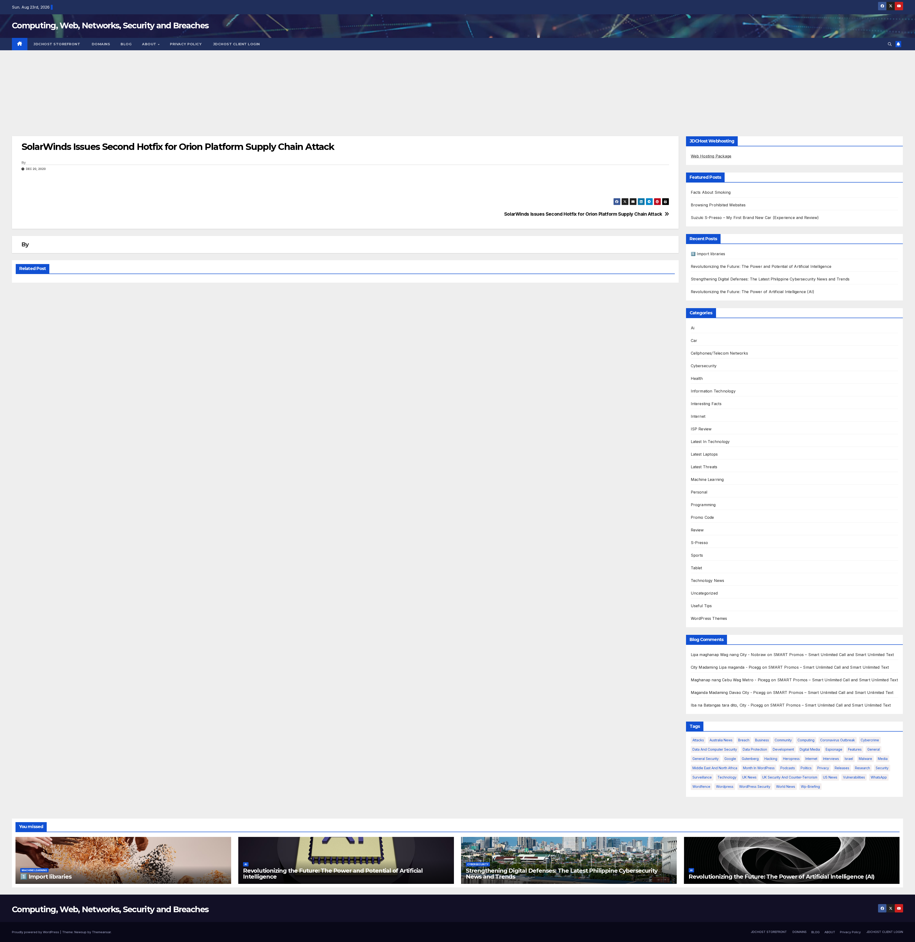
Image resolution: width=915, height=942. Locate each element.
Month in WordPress (759, 768)
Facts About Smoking (711, 192)
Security (882, 768)
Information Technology (713, 391)
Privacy (823, 768)
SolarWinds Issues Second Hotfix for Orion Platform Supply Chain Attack (583, 214)
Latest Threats (704, 466)
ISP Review (701, 429)
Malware (865, 759)
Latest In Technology (710, 441)
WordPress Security (754, 786)
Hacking (770, 759)
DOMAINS (100, 44)
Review (697, 530)
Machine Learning (707, 479)
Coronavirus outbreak (837, 740)
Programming (703, 504)
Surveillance (702, 777)
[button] (890, 44)
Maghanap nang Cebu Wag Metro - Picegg (730, 679)
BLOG (126, 44)
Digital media (810, 749)
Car (694, 340)
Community (783, 740)
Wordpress (724, 786)
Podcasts (787, 768)
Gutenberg (750, 759)
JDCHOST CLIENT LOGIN (236, 44)
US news (830, 777)
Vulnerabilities (854, 777)
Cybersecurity (704, 365)
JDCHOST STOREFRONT (56, 44)
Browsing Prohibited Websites (718, 205)
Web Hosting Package (711, 156)
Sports (697, 555)
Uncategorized (704, 593)
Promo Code (702, 517)
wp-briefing (810, 786)
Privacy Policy (186, 44)
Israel (849, 759)
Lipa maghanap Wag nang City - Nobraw (728, 654)
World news (785, 786)
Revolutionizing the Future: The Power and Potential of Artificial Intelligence (761, 266)
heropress (791, 759)
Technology (727, 777)
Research (862, 768)
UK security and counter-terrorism (789, 777)
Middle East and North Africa (714, 768)
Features (855, 749)
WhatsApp (879, 777)
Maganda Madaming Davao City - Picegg (728, 692)
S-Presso (699, 542)
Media (883, 759)
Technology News (707, 580)
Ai (692, 328)
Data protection (755, 749)
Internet (698, 416)
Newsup (80, 932)
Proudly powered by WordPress (36, 932)
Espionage (834, 749)
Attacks (698, 740)
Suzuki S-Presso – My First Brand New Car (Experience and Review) (755, 217)
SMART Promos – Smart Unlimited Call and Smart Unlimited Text (833, 654)
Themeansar (101, 932)
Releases (842, 768)
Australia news (721, 740)
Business (762, 740)
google (730, 759)
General (873, 749)
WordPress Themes (709, 618)
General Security (705, 759)
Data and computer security (714, 749)
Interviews (831, 759)
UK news (749, 777)
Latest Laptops (704, 454)
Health (697, 378)
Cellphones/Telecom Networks (719, 353)
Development (783, 749)
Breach (743, 740)
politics (806, 768)
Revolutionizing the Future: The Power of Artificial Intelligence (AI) (752, 291)
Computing (806, 740)
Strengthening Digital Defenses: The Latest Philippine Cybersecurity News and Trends (770, 279)
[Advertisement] (457, 86)
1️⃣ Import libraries (708, 253)
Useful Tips (701, 605)
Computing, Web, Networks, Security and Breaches (110, 25)
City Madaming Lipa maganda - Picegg (726, 667)
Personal (699, 492)
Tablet (696, 567)
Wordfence (701, 786)
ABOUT (149, 44)
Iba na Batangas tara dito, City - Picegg (727, 705)
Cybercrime (870, 740)
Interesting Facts (706, 403)
